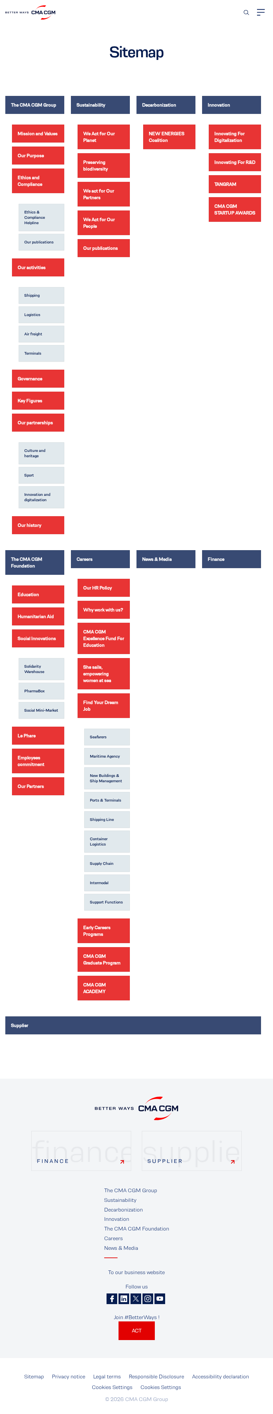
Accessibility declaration (220, 1376)
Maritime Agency (105, 756)
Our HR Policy (97, 587)
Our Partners (31, 786)
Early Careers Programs (97, 931)
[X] (136, 1298)
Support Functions (106, 902)
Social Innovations (37, 638)
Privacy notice (68, 1376)
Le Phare (27, 735)
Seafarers (98, 737)
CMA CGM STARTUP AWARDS (234, 209)
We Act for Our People (99, 223)
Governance (30, 378)
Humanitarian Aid (36, 616)
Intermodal (99, 883)
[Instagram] (147, 1298)
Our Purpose (31, 155)
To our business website (136, 1272)
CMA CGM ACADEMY (94, 988)
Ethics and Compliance (30, 181)
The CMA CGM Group (33, 105)
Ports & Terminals (105, 800)
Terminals (32, 353)
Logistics (32, 314)
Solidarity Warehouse (34, 669)
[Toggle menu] (261, 12)
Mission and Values (38, 133)
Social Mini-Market (41, 710)
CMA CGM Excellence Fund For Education (103, 638)
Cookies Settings (112, 1387)
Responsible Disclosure (156, 1376)
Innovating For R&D (234, 162)
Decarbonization (159, 105)
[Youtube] (159, 1298)
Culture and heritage (34, 453)
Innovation (219, 105)
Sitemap (34, 1376)
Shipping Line (102, 819)
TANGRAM (225, 184)
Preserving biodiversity (95, 166)
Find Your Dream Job (100, 706)
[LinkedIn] (124, 1298)
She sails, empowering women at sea (97, 673)
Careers (85, 559)
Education (28, 594)
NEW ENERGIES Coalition (166, 137)
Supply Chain (102, 863)
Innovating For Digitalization (229, 137)
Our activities (32, 267)
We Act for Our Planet (99, 137)
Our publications (39, 242)
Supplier (19, 1025)
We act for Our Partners (98, 194)
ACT (136, 1330)
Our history (29, 525)
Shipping (32, 295)
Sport (29, 475)
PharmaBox (34, 691)
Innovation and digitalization (37, 497)
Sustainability (91, 105)
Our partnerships (35, 422)
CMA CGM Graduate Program (102, 959)
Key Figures (30, 400)
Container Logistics (99, 842)
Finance (216, 559)
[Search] (246, 12)
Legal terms (107, 1376)
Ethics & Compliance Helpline (34, 217)
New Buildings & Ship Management (106, 778)
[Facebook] (112, 1298)
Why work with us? (103, 609)
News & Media (157, 559)
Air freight (33, 334)
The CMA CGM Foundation (26, 562)
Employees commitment (31, 761)
